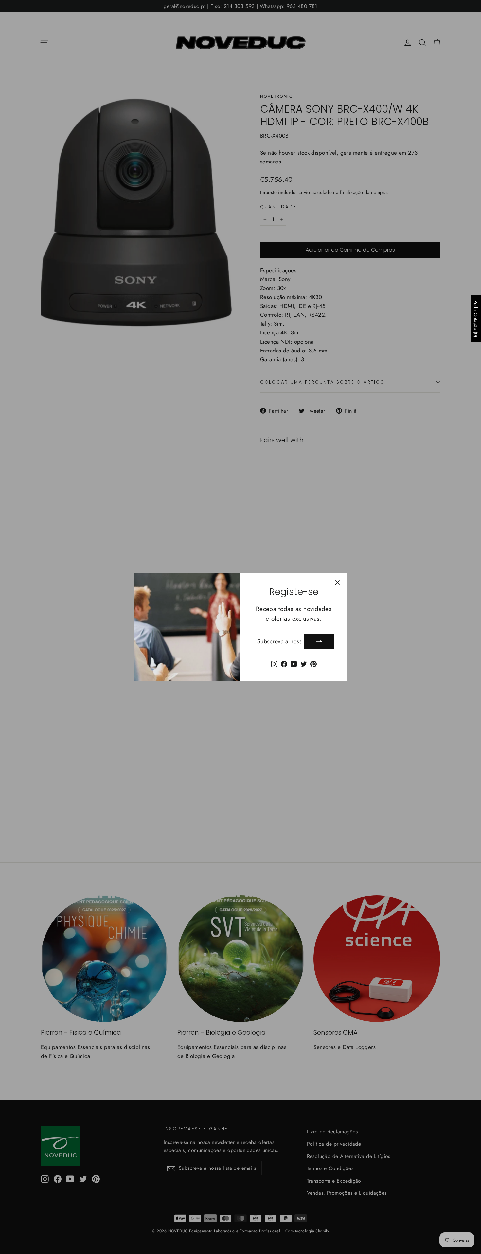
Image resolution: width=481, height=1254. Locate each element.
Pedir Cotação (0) (475, 318)
